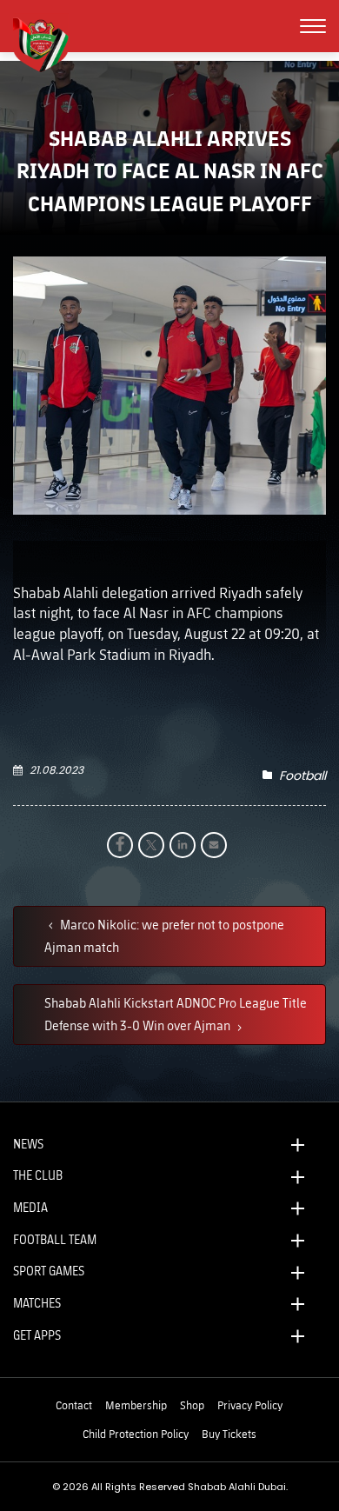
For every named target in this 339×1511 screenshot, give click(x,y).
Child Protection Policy (136, 1434)
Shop (192, 1405)
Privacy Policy (249, 1405)
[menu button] (313, 26)
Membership (136, 1405)
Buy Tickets (229, 1434)
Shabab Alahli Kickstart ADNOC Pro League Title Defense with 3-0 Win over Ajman (175, 1014)
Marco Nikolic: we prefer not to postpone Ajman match (164, 935)
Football (302, 775)
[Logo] (48, 42)
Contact (74, 1405)
